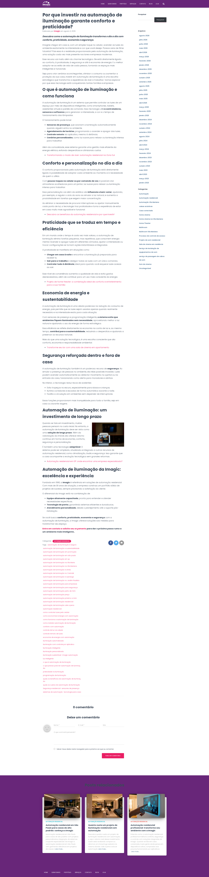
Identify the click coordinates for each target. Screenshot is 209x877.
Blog (151, 4)
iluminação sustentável (52, 655)
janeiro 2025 (144, 115)
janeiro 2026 (144, 65)
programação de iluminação (54, 675)
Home (102, 4)
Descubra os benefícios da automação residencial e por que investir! (81, 214)
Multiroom (143, 227)
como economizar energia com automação (60, 616)
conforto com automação (53, 627)
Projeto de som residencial (149, 240)
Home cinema (144, 215)
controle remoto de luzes (53, 634)
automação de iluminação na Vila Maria (59, 562)
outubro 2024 (144, 128)
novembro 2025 (145, 73)
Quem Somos (112, 4)
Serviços (133, 4)
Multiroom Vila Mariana (148, 232)
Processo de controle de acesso (152, 236)
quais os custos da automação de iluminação (61, 685)
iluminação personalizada (53, 651)
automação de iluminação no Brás (57, 570)
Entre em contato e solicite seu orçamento (64, 528)
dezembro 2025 (145, 69)
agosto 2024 (144, 136)
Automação (144, 194)
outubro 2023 (144, 166)
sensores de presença (70, 688)
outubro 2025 (144, 78)
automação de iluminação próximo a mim (60, 598)
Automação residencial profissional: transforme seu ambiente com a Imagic (145, 828)
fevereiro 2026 (145, 61)
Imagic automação (70, 655)
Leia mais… (59, 849)
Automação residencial (62, 541)
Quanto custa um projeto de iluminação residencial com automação (102, 828)
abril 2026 (143, 52)
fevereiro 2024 (145, 153)
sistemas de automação (53, 692)
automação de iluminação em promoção (59, 552)
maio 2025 (143, 99)
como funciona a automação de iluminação (60, 619)
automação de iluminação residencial (58, 602)
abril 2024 (143, 145)
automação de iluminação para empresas (60, 584)
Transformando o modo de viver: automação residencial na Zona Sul (81, 155)
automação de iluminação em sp (56, 559)
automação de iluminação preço (56, 594)
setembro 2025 (145, 82)
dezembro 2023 (145, 157)
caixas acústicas (146, 206)
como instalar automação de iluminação (59, 623)
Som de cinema (145, 264)
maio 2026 (143, 48)
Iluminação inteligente (51, 648)
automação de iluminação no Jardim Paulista (61, 580)
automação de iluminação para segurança (60, 587)
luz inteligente (48, 659)
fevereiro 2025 (145, 111)
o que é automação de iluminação (57, 662)
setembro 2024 (145, 132)
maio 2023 (143, 170)
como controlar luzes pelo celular (56, 612)
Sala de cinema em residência (151, 244)
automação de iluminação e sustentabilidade (61, 548)
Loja (157, 4)
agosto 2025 (144, 86)
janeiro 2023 (144, 183)
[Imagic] (46, 4)
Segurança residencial (52, 688)
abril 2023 (143, 174)
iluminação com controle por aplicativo (58, 644)
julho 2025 (143, 90)
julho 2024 (143, 141)
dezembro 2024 (145, 120)
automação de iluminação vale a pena (58, 605)
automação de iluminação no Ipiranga (58, 577)
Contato (142, 4)
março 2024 (144, 149)
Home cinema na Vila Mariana (151, 219)
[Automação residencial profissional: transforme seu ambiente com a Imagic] (147, 806)
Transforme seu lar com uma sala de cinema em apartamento (78, 347)
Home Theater (145, 223)
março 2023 (144, 178)
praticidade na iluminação (53, 672)
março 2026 (144, 57)
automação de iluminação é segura (62, 545)
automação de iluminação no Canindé (58, 573)
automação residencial (52, 609)
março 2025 (144, 107)
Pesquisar (142, 14)
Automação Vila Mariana (149, 202)
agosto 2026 (144, 36)
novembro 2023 (145, 162)
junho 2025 (143, 94)
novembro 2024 (145, 124)
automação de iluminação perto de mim (59, 591)
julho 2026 (143, 40)
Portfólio (123, 4)
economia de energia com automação (58, 637)
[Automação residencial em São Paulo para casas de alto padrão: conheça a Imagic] (62, 806)
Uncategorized (145, 268)
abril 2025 (143, 103)
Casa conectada (146, 211)
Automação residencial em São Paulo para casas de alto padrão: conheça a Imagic (62, 828)
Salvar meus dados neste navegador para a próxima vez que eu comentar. (85, 749)
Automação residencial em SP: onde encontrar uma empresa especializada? (84, 461)
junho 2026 (143, 44)
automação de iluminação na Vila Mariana (60, 566)
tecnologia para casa (72, 692)
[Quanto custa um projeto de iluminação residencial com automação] (104, 806)
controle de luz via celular (53, 630)
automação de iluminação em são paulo (59, 555)
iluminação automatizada (53, 641)
